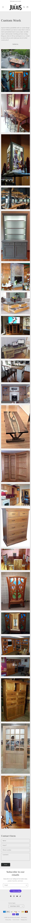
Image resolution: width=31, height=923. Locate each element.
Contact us (15, 44)
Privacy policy (8, 919)
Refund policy (24, 917)
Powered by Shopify (16, 917)
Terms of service (16, 919)
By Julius (9, 917)
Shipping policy (24, 919)
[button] (3, 7)
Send (5, 864)
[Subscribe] (26, 885)
